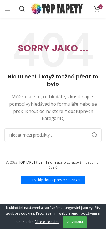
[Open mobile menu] (7, 9)
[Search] (22, 9)
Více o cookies (47, 221)
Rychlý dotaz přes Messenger (56, 179)
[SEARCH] (95, 135)
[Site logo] (57, 8)
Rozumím (75, 222)
